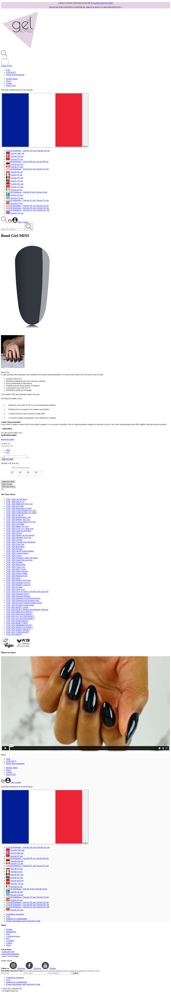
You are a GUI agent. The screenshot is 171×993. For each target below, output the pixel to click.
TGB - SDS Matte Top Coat (17, 526)
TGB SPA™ (11, 72)
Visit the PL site (16, 172)
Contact (9, 83)
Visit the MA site (17, 184)
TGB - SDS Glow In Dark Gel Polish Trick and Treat (27, 591)
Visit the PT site (16, 159)
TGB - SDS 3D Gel (14, 533)
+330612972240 (7, 952)
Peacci (8, 81)
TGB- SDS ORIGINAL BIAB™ (19, 612)
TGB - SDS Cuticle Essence (17, 553)
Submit (75, 973)
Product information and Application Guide (23, 921)
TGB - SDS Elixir (13, 578)
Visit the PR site (42, 162)
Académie (10, 941)
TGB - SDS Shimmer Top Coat (18, 537)
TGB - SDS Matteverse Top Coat (19, 504)
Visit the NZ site (42, 208)
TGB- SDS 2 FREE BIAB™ (17, 632)
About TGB (11, 86)
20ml (8, 450)
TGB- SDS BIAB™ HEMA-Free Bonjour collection (27, 609)
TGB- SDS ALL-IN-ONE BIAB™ (20, 616)
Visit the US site (42, 200)
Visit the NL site (42, 206)
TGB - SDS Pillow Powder (17, 571)
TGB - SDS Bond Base (15, 546)
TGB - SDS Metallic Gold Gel (18, 585)
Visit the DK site (16, 156)
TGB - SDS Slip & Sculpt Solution (20, 551)
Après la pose (7, 484)
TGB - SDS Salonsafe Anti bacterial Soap (22, 600)
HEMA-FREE (12, 79)
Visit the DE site (16, 164)
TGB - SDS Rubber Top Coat (18, 519)
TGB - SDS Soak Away (15, 589)
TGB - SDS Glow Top (15, 544)
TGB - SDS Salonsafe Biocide (18, 596)
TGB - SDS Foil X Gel (15, 501)
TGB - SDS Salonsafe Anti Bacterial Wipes (23, 598)
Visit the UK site (43, 151)
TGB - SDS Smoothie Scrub (17, 594)
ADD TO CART (7, 459)
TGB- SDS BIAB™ (14, 634)
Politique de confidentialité (16, 919)
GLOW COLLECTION (103, 3)
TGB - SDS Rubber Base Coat (18, 517)
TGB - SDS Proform (14, 549)
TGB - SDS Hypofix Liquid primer (20, 605)
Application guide (8, 481)
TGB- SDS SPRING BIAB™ (18, 630)
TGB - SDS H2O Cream (16, 569)
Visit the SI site (41, 192)
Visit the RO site (16, 178)
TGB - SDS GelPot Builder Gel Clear (21, 510)
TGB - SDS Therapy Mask (17, 573)
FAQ (8, 934)
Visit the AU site (42, 210)
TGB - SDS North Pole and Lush (19, 560)
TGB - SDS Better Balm (16, 564)
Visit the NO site (16, 213)
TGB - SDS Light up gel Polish (18, 531)
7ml (7, 452)
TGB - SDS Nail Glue (15, 506)
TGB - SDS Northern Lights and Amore (22, 558)
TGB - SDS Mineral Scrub (16, 576)
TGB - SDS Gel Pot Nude (16, 499)
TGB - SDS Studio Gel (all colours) (20, 535)
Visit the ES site (16, 203)
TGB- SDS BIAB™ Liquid (17, 607)
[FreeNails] (20, 49)
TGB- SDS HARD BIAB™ (17, 621)
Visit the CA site (16, 167)
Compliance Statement (15, 914)
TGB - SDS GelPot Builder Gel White (21, 513)
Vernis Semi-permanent (15, 75)
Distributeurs (11, 932)
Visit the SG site (42, 169)
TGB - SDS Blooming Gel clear (19, 508)
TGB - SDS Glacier (14, 555)
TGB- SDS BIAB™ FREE (17, 623)
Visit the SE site (16, 195)
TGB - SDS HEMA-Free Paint (18, 580)
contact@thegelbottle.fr (10, 954)
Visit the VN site (16, 187)
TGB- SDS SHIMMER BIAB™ (19, 625)
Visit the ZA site (16, 181)
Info (7, 938)
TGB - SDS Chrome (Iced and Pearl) (20, 542)
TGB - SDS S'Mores (14, 562)
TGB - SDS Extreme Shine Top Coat (21, 522)
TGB (8, 70)
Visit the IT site (16, 175)
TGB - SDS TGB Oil (14, 515)
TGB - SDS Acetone (14, 587)
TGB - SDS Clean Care (15, 567)
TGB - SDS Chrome (14, 540)
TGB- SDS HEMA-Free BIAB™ (19, 627)
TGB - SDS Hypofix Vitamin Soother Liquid (24, 603)
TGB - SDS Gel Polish (15, 524)
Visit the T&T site (17, 153)
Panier (8, 945)
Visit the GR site (16, 198)
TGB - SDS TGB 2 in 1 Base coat (19, 528)
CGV (8, 916)
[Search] (4, 222)
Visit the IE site (16, 190)
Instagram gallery (8, 439)
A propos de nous (13, 936)
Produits (9, 929)
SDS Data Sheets (8, 487)
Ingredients (6, 429)
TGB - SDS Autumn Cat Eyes (18, 582)
